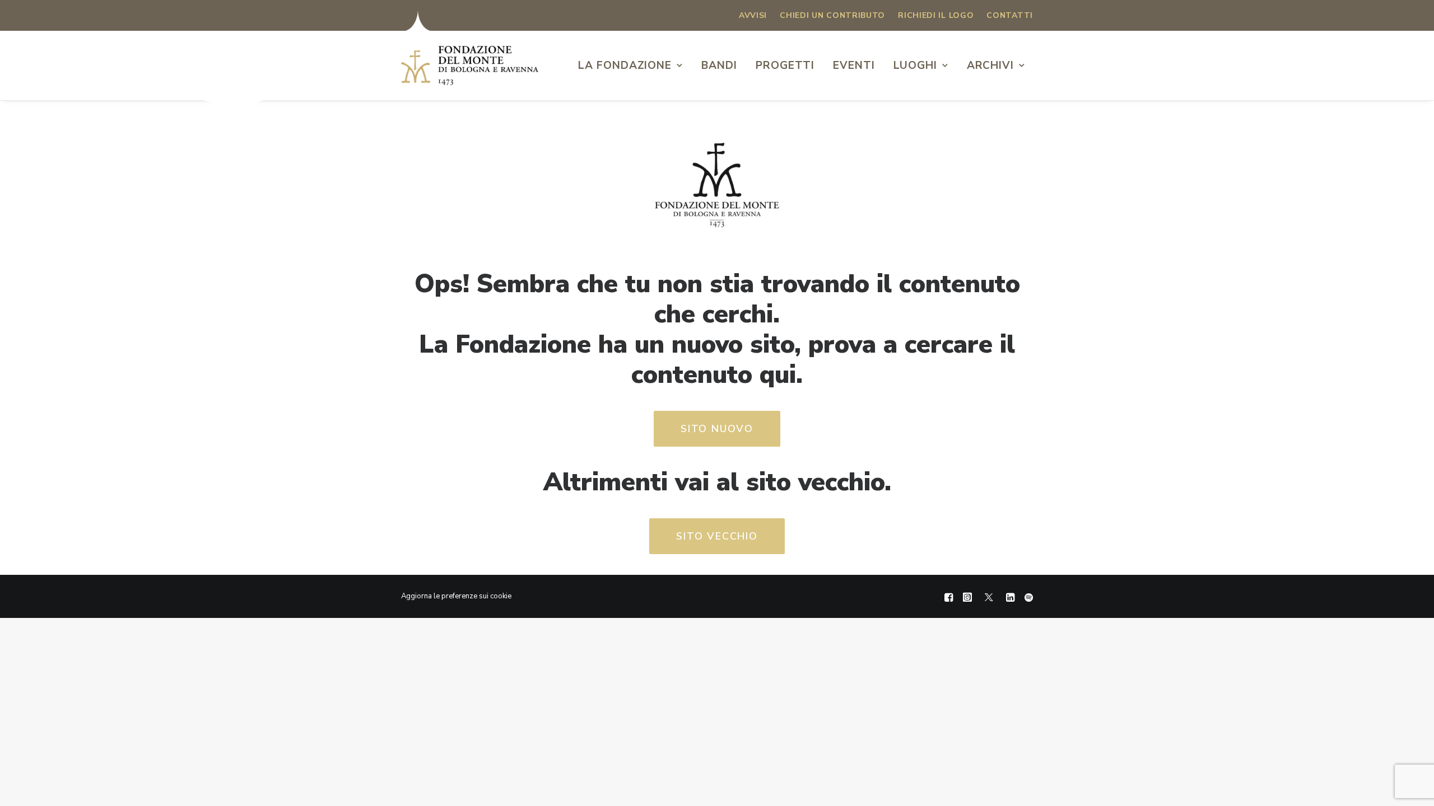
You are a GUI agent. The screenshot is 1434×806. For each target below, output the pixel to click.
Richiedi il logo (936, 15)
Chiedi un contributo (832, 15)
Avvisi (753, 15)
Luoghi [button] (915, 65)
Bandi (719, 65)
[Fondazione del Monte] (469, 65)
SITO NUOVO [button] (717, 428)
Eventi (854, 65)
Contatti (1009, 15)
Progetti (785, 65)
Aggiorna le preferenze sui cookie (456, 596)
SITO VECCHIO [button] (717, 536)
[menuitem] (753, 15)
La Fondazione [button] (625, 65)
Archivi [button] (990, 65)
